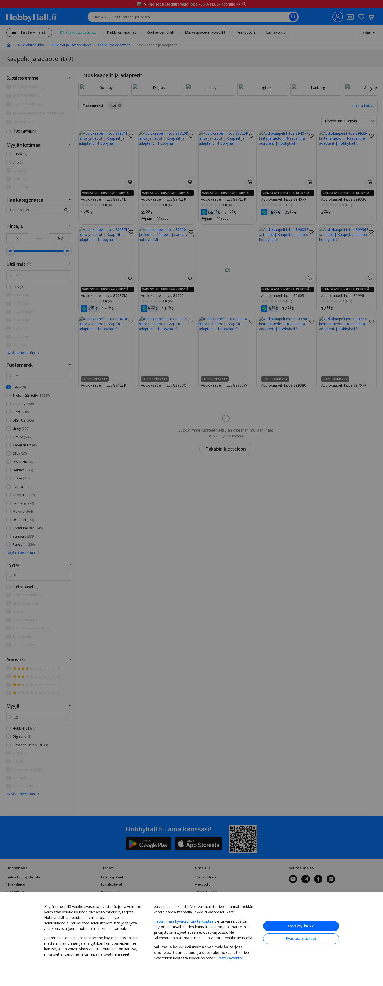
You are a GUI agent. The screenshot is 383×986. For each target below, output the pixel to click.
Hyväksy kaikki (301, 925)
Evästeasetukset (301, 938)
